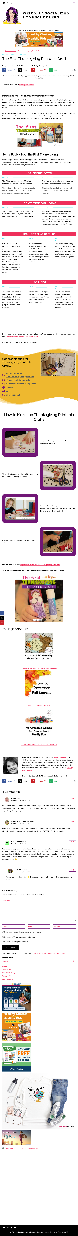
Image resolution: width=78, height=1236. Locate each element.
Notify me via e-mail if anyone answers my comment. (23, 932)
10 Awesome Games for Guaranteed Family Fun (39, 745)
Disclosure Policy (8, 973)
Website (57, 926)
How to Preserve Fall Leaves (39, 705)
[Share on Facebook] (2, 613)
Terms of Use (7, 976)
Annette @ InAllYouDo (21, 821)
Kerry (13, 798)
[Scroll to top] (73, 1228)
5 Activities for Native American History (22, 337)
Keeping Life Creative (26, 85)
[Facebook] (4, 2)
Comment (7, 901)
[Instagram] (11, 2)
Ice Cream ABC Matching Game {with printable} (39, 668)
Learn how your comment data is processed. (48, 953)
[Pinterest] (11, 1227)
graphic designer (60, 757)
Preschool (22, 54)
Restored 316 (63, 1232)
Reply (72, 798)
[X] (7, 2)
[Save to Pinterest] (2, 622)
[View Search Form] (74, 2)
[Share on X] (2, 618)
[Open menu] (74, 15)
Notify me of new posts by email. (16, 942)
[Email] (15, 1227)
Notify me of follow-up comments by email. (20, 937)
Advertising (6, 970)
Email (31, 926)
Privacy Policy (7, 979)
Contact (5, 966)
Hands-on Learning (9, 54)
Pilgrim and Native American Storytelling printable (40, 565)
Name (6, 926)
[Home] (3, 51)
